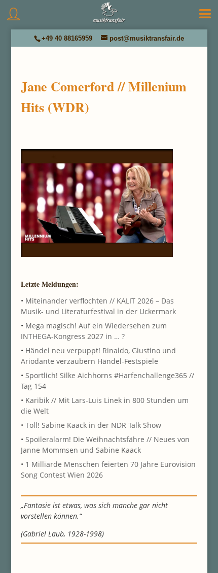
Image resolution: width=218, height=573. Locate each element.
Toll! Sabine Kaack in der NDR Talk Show (93, 425)
